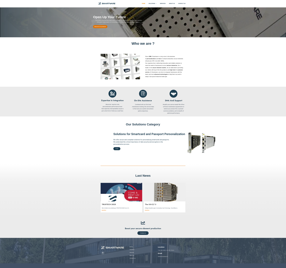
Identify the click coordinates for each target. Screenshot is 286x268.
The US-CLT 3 (150, 204)
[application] (156, 3)
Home (143, 3)
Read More (104, 210)
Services (163, 3)
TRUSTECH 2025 (109, 204)
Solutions (152, 3)
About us (172, 3)
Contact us (181, 3)
